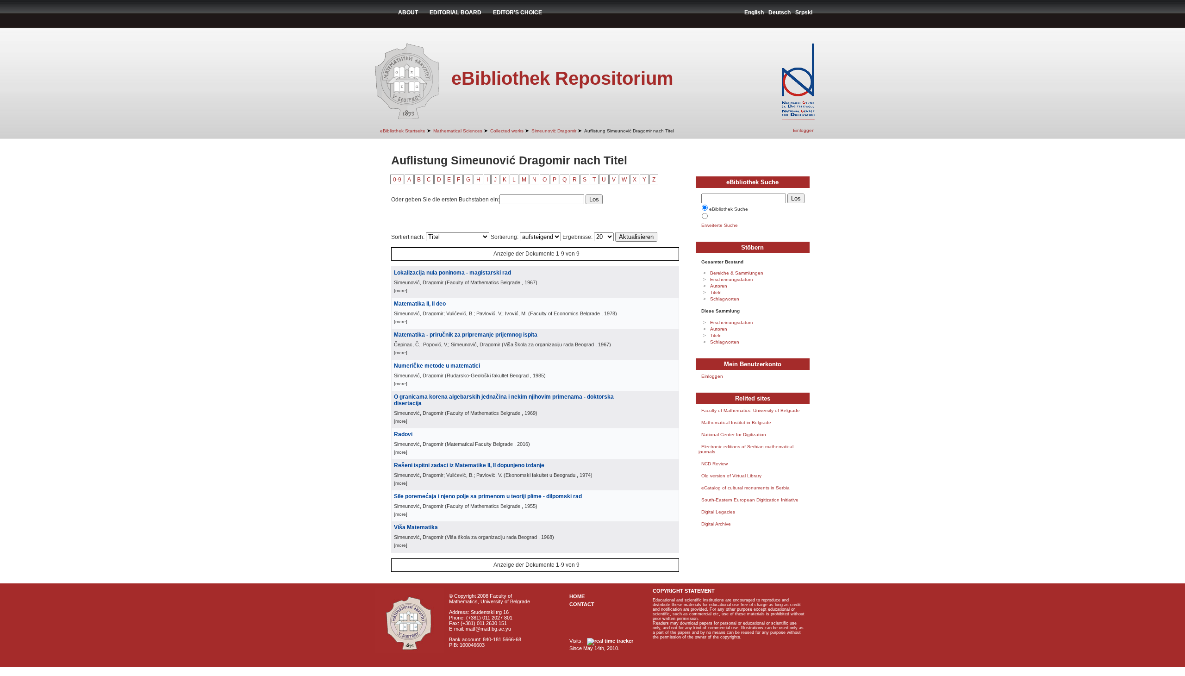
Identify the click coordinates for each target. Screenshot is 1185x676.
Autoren (718, 285)
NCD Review (714, 463)
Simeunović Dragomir (553, 130)
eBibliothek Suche (728, 209)
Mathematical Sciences (457, 130)
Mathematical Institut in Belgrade (736, 422)
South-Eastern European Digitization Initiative (749, 499)
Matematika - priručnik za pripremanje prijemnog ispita (465, 335)
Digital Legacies (718, 511)
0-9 (397, 179)
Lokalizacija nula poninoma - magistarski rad (452, 272)
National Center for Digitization (733, 434)
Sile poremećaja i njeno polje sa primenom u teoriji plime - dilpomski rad (488, 496)
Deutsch (779, 12)
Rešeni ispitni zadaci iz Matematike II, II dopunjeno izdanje (469, 465)
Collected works (507, 130)
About (408, 12)
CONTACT (581, 604)
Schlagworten (724, 298)
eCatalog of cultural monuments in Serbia (745, 487)
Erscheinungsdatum (731, 279)
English (754, 12)
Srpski (803, 12)
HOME (577, 596)
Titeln (716, 292)
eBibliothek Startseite (402, 130)
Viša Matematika (416, 527)
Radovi (403, 434)
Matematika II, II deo (420, 303)
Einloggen (804, 130)
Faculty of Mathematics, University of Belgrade (750, 410)
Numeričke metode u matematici (437, 366)
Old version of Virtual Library (731, 475)
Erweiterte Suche (719, 225)
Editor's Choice (517, 12)
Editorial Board (455, 12)
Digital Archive (716, 523)
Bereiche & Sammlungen (736, 272)
